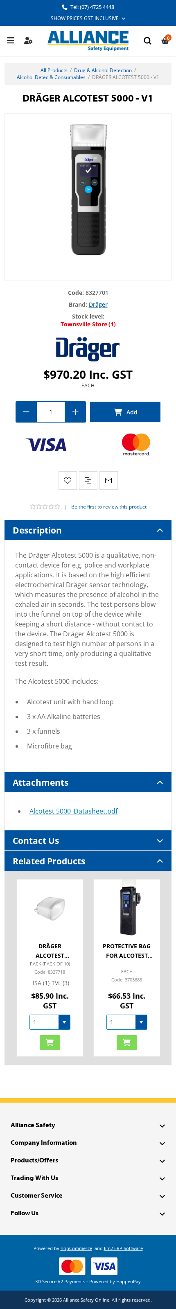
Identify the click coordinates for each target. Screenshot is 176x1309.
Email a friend (108, 480)
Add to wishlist (68, 480)
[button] (64, 1022)
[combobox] (44, 1022)
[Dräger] (88, 349)
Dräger (98, 304)
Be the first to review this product (109, 506)
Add (125, 412)
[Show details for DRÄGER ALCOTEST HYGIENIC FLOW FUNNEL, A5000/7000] (50, 907)
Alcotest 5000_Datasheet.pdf (73, 811)
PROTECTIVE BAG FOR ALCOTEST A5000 (127, 952)
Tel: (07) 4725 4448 (91, 7)
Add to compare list (88, 480)
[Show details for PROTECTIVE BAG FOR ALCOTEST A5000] (127, 907)
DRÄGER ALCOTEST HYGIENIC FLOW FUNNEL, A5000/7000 (50, 952)
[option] (49, 968)
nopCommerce (76, 1248)
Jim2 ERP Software (123, 1248)
